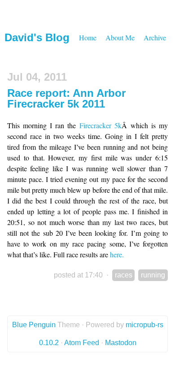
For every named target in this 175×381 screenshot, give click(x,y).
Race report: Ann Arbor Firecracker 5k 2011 (66, 98)
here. (117, 254)
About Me (120, 37)
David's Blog (37, 37)
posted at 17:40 (78, 275)
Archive (155, 37)
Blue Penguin (34, 325)
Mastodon (120, 342)
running (153, 275)
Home (87, 37)
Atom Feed (81, 342)
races (123, 275)
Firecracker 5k (100, 125)
